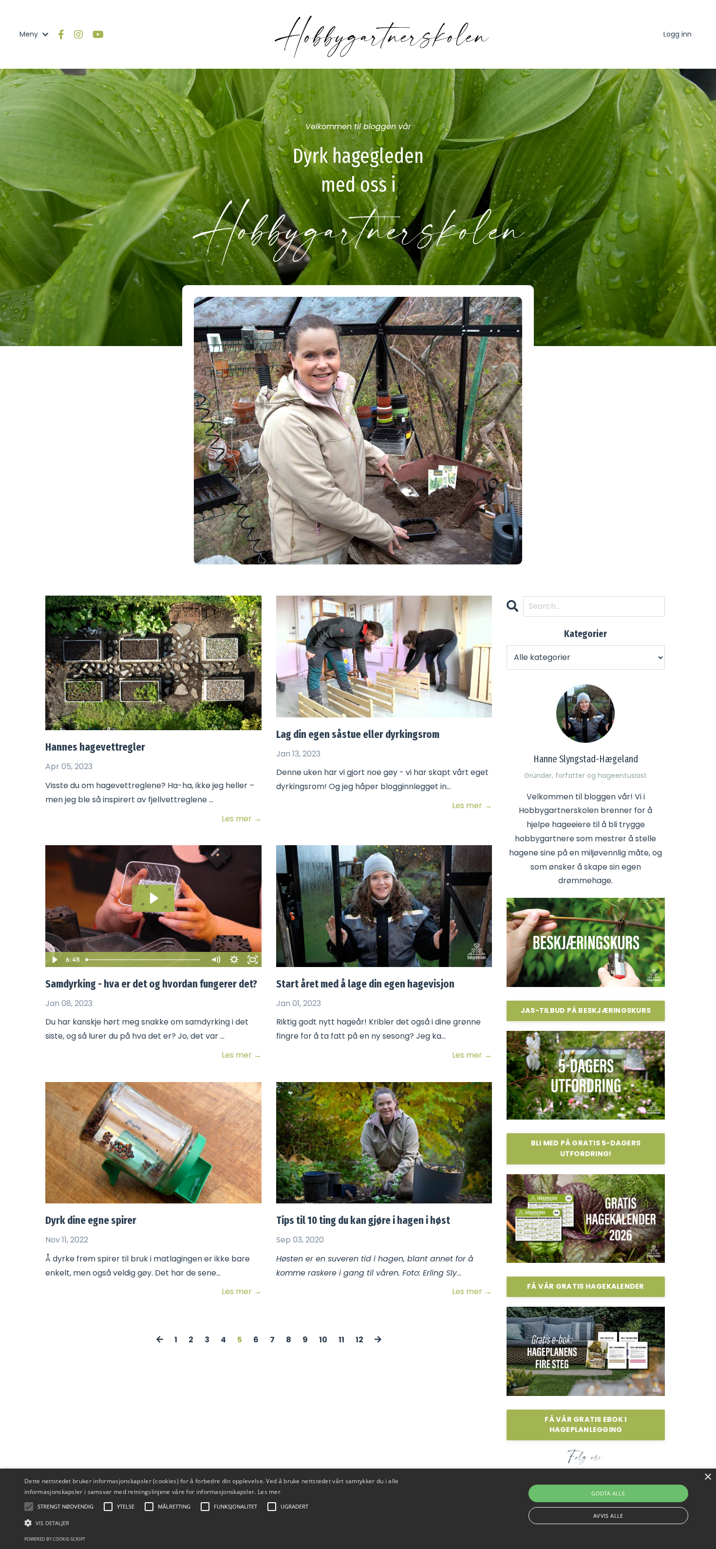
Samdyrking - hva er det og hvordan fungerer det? (151, 983)
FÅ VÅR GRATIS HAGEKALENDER (585, 1286)
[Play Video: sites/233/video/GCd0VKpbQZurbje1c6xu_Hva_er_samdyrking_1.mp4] (153, 898)
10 (323, 1339)
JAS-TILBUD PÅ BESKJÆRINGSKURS (586, 1010)
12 (359, 1339)
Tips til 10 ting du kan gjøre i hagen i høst (363, 1220)
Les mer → (241, 818)
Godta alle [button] (608, 1493)
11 (341, 1339)
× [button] (707, 1477)
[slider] (144, 960)
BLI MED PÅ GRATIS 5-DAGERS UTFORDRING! (586, 1148)
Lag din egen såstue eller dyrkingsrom (357, 734)
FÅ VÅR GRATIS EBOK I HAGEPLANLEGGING (585, 1424)
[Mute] (216, 960)
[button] (241, 1523)
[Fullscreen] (253, 960)
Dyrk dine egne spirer (90, 1220)
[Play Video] (54, 960)
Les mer (269, 1492)
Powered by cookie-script (54, 1539)
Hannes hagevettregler (95, 747)
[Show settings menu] (234, 960)
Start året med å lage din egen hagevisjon (365, 983)
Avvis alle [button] (608, 1515)
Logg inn (677, 34)
